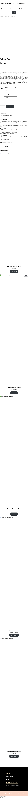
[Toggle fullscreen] (2, 796)
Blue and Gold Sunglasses (14, 387)
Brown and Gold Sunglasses (14, 508)
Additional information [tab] (6, 115)
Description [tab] (3, 113)
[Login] (6, 8)
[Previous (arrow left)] (0, 797)
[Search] (14, 12)
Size (1, 97)
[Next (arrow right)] (2, 797)
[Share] (3, 796)
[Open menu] (2, 8)
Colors (1, 88)
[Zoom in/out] (0, 796)
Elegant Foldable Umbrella (14, 751)
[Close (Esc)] (5, 796)
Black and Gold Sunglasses (14, 266)
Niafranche (6, 3)
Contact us (12, 783)
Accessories (6, 16)
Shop (8, 773)
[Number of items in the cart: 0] (10, 8)
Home (1, 16)
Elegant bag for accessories (14, 630)
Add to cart (10, 106)
